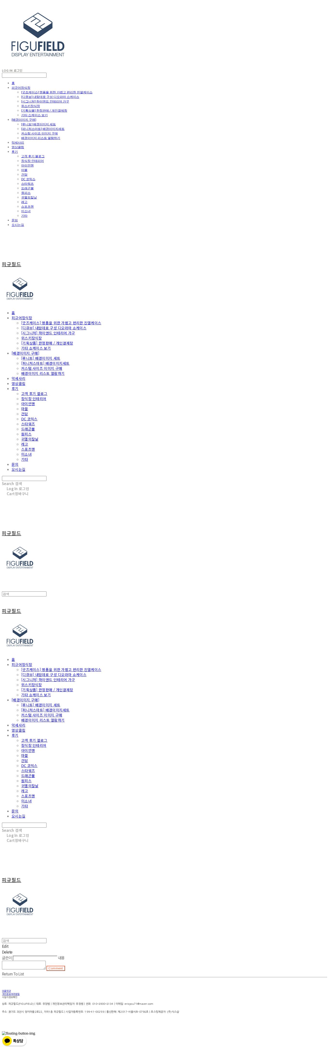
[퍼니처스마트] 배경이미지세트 (43, 129)
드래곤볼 (27, 188)
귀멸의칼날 (29, 197)
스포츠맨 (27, 206)
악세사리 (18, 142)
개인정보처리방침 (11, 994)
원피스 (26, 193)
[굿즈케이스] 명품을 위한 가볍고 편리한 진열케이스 (56, 92)
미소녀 (26, 211)
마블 (24, 170)
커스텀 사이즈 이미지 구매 (39, 133)
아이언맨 (27, 165)
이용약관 (6, 991)
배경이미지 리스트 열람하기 (40, 138)
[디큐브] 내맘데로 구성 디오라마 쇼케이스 (50, 97)
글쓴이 (7, 957)
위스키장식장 (30, 106)
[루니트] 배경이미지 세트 (38, 124)
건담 (24, 174)
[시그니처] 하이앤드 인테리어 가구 (45, 101)
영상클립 (18, 147)
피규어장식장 (21, 87)
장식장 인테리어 (32, 161)
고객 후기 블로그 (33, 156)
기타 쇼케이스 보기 (34, 115)
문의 (15, 220)
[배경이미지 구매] (24, 119)
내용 (61, 957)
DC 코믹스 (28, 179)
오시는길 (18, 225)
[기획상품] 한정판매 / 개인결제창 (44, 110)
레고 (24, 202)
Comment (55, 968)
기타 (24, 215)
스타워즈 (27, 183)
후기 (15, 151)
